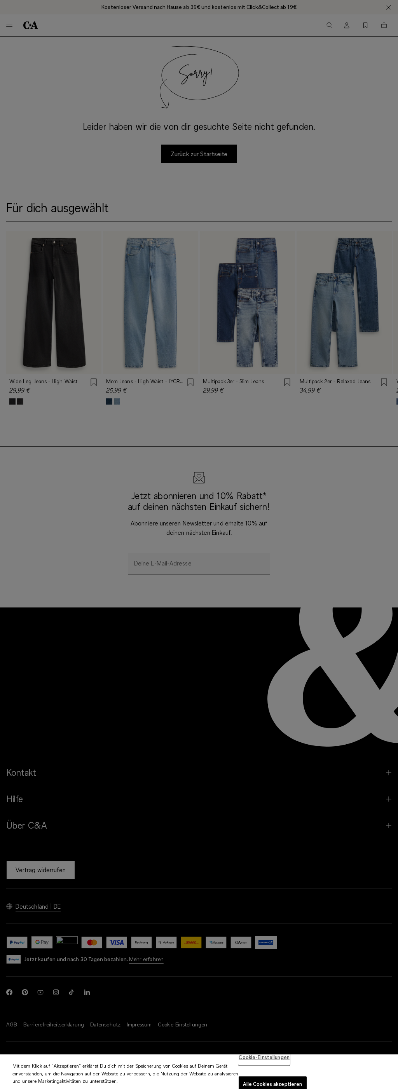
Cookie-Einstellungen (264, 1057)
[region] (199, 1071)
